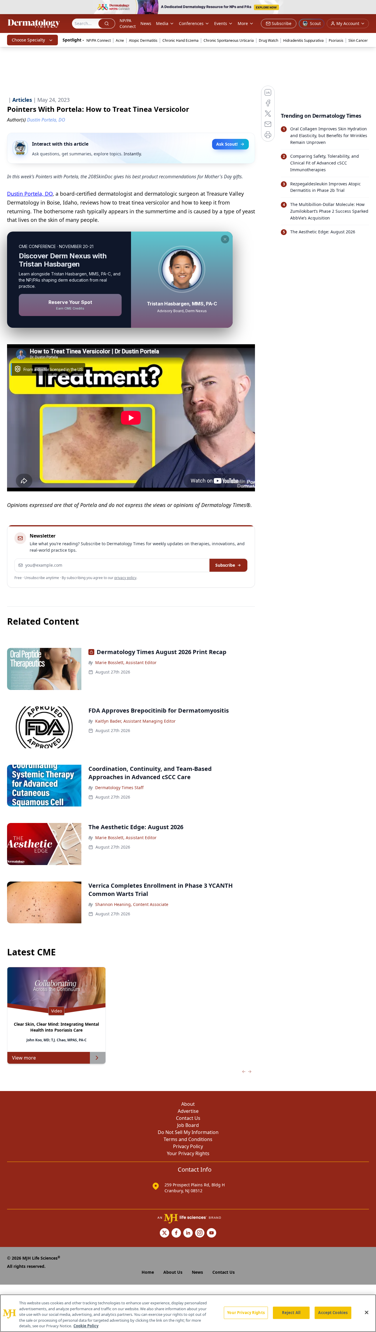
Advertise (188, 1111)
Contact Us (188, 1118)
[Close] (366, 1312)
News (145, 23)
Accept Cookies (333, 1312)
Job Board (188, 1125)
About (188, 1104)
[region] (188, 1313)
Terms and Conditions (188, 1139)
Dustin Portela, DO (30, 193)
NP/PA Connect (128, 23)
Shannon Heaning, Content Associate (131, 904)
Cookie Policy (85, 1325)
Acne (120, 40)
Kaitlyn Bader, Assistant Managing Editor (135, 721)
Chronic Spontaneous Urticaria (229, 40)
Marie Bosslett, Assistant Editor (126, 662)
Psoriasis (336, 40)
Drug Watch (268, 40)
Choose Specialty (28, 40)
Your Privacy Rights (188, 1153)
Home (148, 1272)
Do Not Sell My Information (188, 1132)
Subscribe (225, 565)
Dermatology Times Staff (119, 787)
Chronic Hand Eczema (180, 40)
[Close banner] (368, 8)
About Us (172, 1272)
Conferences (191, 23)
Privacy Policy (188, 1146)
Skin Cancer (358, 40)
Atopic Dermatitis (143, 40)
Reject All (291, 1312)
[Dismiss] (225, 239)
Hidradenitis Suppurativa (303, 40)
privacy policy (125, 577)
